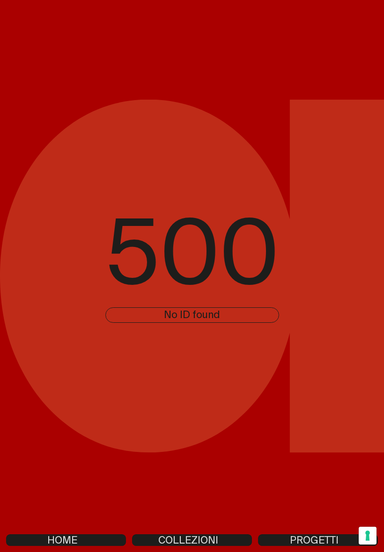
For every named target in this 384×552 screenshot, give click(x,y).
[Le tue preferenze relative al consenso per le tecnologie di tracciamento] (368, 536)
